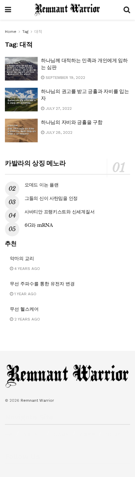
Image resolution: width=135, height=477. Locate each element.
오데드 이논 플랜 (41, 185)
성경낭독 (61, 434)
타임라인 (114, 434)
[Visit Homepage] (67, 9)
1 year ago (24, 294)
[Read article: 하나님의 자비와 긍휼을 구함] (21, 130)
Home (10, 31)
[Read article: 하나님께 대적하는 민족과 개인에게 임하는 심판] (21, 69)
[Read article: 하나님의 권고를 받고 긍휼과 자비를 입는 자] (21, 99)
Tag (25, 31)
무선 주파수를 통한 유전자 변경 (42, 284)
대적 (38, 31)
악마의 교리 (22, 258)
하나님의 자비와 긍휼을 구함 (72, 122)
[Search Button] (127, 10)
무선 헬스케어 (24, 309)
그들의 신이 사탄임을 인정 (51, 198)
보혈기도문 (33, 434)
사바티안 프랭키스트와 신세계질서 (59, 212)
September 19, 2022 (64, 77)
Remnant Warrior (37, 400)
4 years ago (26, 268)
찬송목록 (87, 434)
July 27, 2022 (58, 108)
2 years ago (26, 319)
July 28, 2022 (58, 132)
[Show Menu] (8, 10)
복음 (9, 434)
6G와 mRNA (39, 225)
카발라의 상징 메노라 (35, 163)
